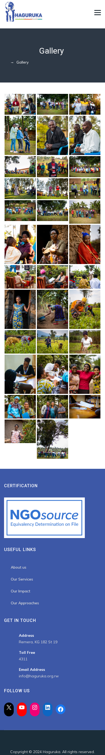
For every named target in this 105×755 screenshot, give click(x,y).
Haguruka (51, 751)
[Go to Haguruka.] (5, 62)
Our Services (22, 579)
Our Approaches (25, 603)
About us (18, 567)
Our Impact (20, 591)
